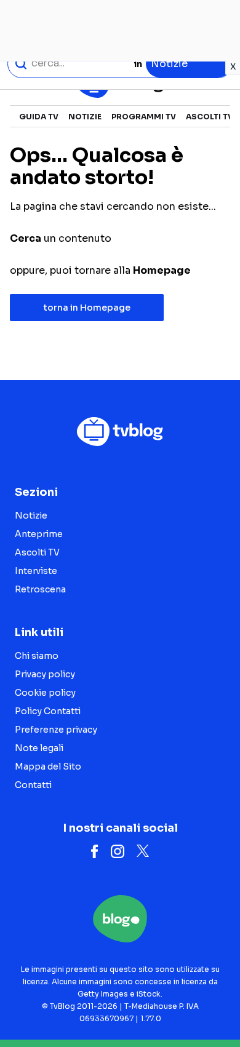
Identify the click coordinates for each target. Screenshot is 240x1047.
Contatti (33, 784)
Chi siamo (36, 655)
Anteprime (39, 533)
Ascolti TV (209, 116)
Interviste (36, 570)
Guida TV (38, 116)
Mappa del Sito (48, 766)
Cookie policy (45, 692)
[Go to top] (215, 1006)
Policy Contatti (48, 711)
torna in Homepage (87, 307)
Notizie (85, 116)
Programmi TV (143, 116)
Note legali (39, 748)
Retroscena (40, 589)
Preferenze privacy (56, 729)
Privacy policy (45, 674)
